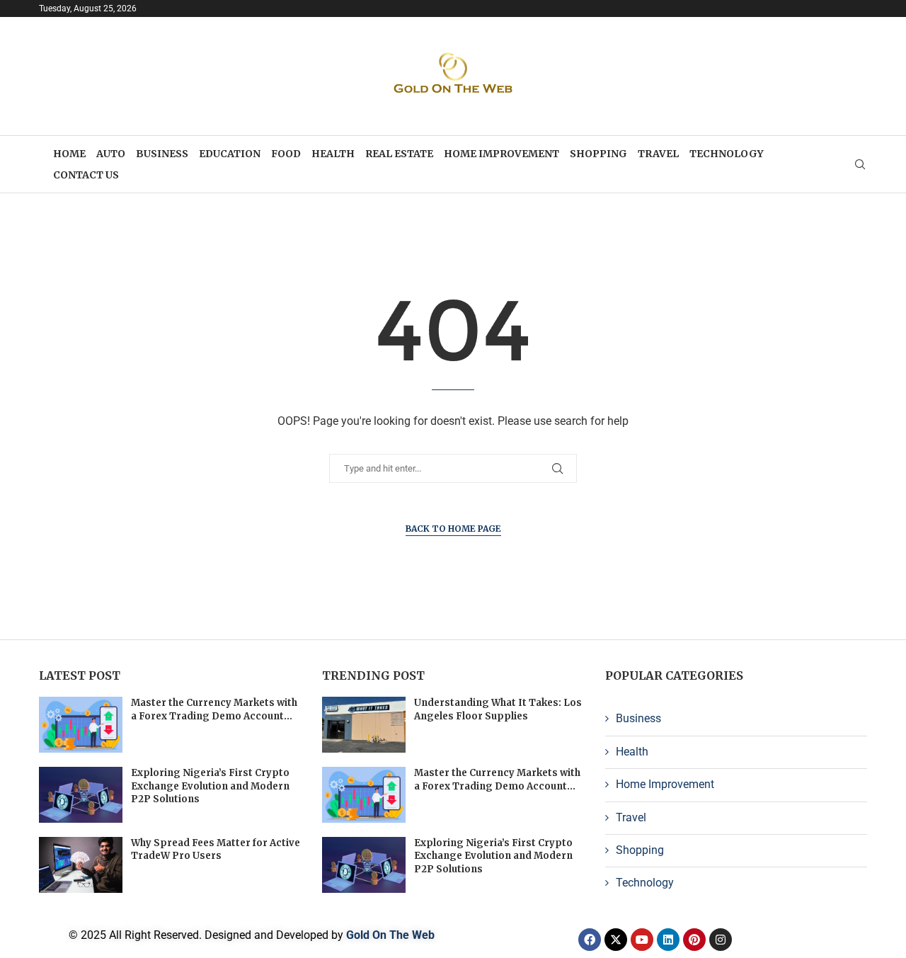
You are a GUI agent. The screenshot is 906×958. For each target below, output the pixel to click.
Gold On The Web (390, 935)
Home (69, 153)
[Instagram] (720, 939)
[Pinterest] (694, 939)
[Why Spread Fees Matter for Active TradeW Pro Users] (80, 865)
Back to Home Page (453, 528)
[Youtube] (642, 939)
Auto (110, 153)
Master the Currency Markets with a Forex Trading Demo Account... (214, 709)
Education (229, 153)
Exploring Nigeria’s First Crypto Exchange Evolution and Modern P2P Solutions (210, 785)
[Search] (860, 165)
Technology (726, 153)
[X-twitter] (615, 939)
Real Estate (399, 153)
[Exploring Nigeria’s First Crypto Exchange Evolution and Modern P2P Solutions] (80, 795)
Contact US (86, 175)
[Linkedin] (668, 939)
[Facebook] (589, 939)
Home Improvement (501, 153)
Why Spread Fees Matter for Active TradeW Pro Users (215, 849)
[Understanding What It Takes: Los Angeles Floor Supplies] (364, 725)
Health (333, 153)
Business (162, 153)
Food (286, 153)
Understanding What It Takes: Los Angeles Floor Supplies (498, 709)
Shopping (598, 153)
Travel (658, 153)
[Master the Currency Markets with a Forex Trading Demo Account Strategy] (80, 725)
